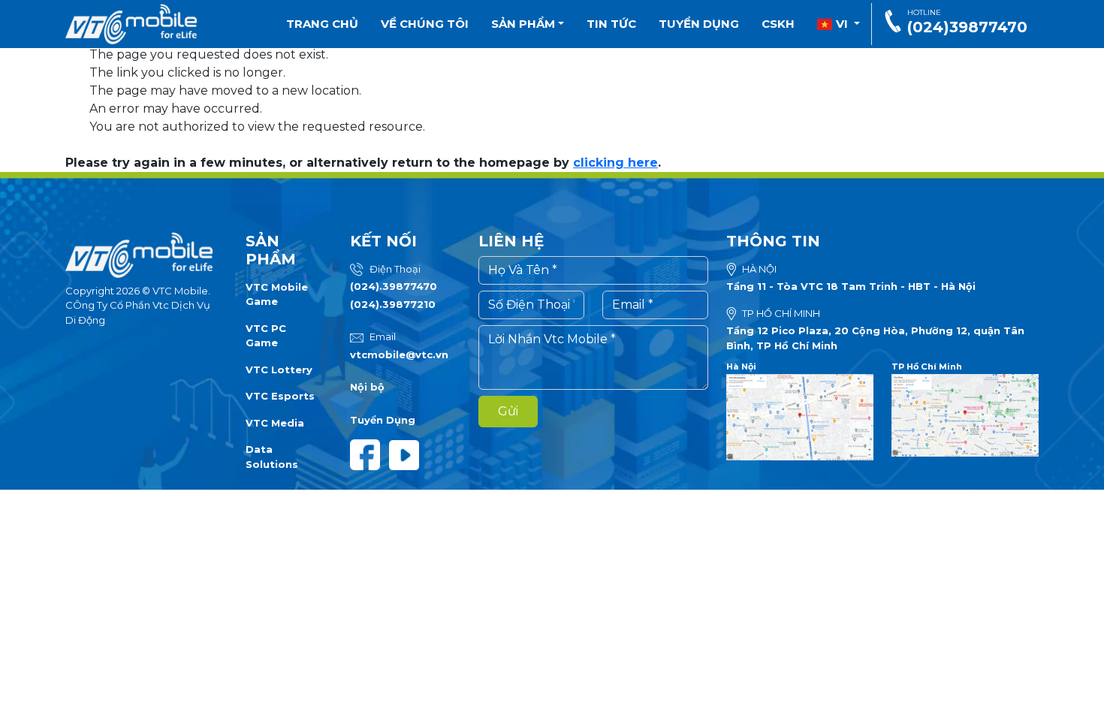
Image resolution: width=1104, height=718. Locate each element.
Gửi (508, 411)
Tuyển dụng (699, 24)
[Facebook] (369, 454)
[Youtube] (407, 454)
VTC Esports (280, 396)
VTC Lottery (279, 370)
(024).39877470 (393, 286)
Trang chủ (322, 24)
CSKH (778, 24)
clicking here (615, 162)
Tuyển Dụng (382, 420)
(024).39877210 (393, 304)
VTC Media (275, 423)
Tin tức (611, 24)
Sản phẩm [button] (524, 24)
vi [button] (842, 24)
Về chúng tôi (425, 24)
